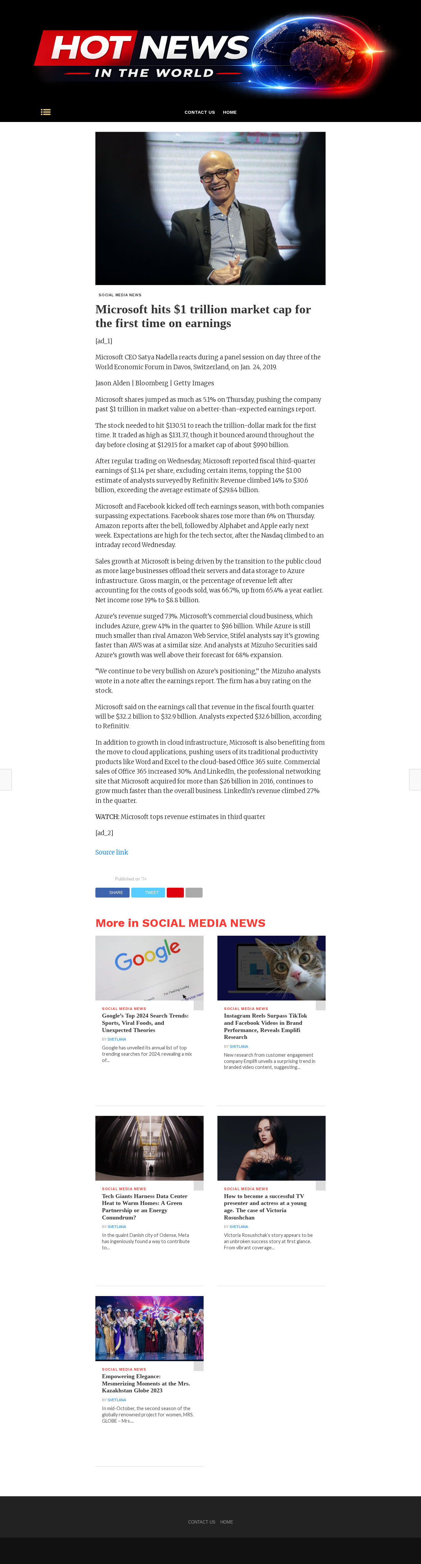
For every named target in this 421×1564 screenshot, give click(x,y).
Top (405, 1548)
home (230, 112)
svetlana (117, 1039)
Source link (111, 852)
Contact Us (200, 112)
